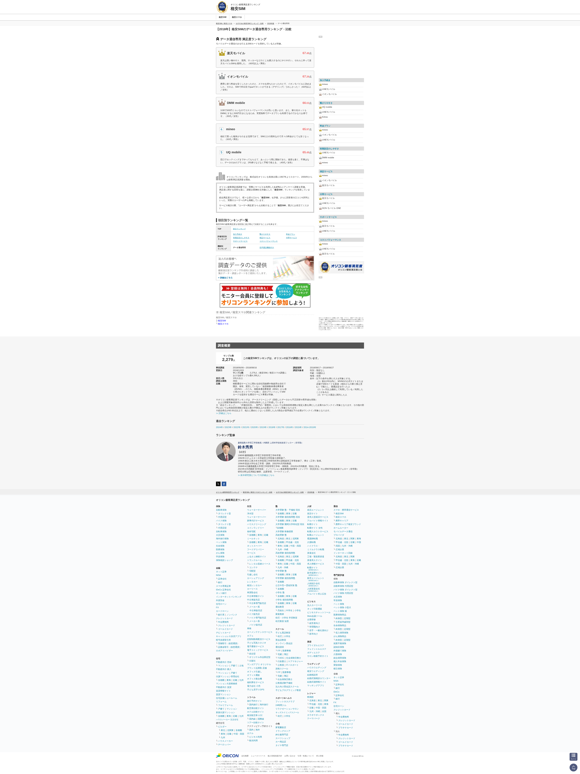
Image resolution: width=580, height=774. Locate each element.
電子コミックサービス (257, 650)
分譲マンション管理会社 (227, 676)
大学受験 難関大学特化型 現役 (290, 524)
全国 (324, 711)
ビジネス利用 (255, 737)
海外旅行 (264, 704)
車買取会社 (252, 592)
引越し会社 (252, 574)
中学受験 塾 (281, 571)
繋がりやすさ (264, 234)
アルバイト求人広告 (316, 594)
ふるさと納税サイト (256, 556)
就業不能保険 (340, 643)
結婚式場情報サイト (316, 682)
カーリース (252, 589)
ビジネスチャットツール (318, 612)
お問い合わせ (289, 756)
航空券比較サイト (255, 708)
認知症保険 (339, 647)
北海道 (281, 538)
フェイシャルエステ (316, 649)
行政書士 (282, 661)
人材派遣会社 (313, 589)
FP (279, 650)
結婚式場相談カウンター (318, 678)
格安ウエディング (315, 671)
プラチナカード (345, 727)
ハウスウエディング (316, 667)
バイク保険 (221, 520)
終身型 (339, 618)
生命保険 (220, 546)
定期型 (347, 618)
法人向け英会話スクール (287, 686)
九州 (241, 680)
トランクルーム (254, 560)
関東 (326, 700)
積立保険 (338, 668)
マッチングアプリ (315, 685)
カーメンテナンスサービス (259, 632)
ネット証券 (221, 571)
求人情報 (319, 756)
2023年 (228, 427)
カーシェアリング (255, 578)
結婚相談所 (312, 675)
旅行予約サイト (254, 701)
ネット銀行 (221, 593)
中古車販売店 (253, 600)
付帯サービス (291, 238)
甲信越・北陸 (292, 542)
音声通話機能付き (266, 247)
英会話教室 (281, 640)
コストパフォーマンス (268, 241)
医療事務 (286, 650)
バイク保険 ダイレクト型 (345, 589)
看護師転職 (312, 538)
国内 (251, 730)
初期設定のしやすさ (241, 238)
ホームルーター (341, 528)
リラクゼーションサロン (287, 709)
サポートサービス (240, 241)
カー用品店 (281, 741)
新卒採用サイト (314, 574)
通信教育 (280, 607)
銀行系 (221, 614)
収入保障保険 (342, 632)
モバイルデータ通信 (343, 531)
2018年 (272, 427)
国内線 (252, 719)
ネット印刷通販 (314, 609)
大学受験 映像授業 (284, 531)
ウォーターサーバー (256, 510)
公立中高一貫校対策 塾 (286, 585)
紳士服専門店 (282, 734)
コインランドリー (255, 528)
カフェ (250, 635)
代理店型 (222, 517)
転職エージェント (315, 535)
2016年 (289, 427)
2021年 (245, 427)
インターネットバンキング (228, 596)
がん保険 (220, 553)
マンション (223, 665)
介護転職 (311, 542)
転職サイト (312, 524)
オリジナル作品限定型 (259, 657)
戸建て (234, 665)
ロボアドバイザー (224, 650)
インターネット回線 (343, 553)
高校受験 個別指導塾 (285, 553)
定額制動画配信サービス (258, 639)
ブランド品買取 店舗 (257, 668)
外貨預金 (220, 600)
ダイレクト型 (224, 513)
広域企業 (340, 549)
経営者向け (314, 623)
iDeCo (336, 691)
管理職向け (314, 627)
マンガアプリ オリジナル (259, 664)
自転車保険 (221, 531)
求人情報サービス (315, 564)
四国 (338, 546)
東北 (223, 730)
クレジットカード (224, 618)
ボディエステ (313, 652)
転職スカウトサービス (317, 531)
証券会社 (222, 579)
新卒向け (313, 634)
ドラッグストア (283, 731)
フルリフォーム (225, 705)
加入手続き (237, 234)
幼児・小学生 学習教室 (286, 617)
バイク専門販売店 (257, 617)
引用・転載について (306, 756)
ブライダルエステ (315, 645)
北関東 (230, 730)
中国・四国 (239, 734)
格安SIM (222, 320)
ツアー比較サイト (255, 722)
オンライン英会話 (284, 643)
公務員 (281, 665)
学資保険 (220, 556)
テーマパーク (313, 718)
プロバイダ (339, 535)
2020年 (254, 427)
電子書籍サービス (255, 646)
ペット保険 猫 (340, 611)
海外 (258, 730)
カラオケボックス (315, 715)
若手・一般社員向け (318, 630)
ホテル (250, 733)
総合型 (252, 653)
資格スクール (282, 668)
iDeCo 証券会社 (223, 589)
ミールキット (253, 538)
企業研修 (311, 619)
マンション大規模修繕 (226, 683)
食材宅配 (251, 531)
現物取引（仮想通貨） (228, 643)
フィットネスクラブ (285, 701)
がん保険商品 (340, 636)
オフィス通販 (253, 675)
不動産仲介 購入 (223, 669)
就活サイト (312, 513)
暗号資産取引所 (223, 640)
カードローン (222, 611)
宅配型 (252, 571)
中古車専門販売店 (257, 603)
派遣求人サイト (314, 560)
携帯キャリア (342, 520)
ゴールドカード (225, 629)
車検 (249, 628)
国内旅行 (253, 704)
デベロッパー (224, 744)
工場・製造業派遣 (315, 556)
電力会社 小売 (253, 686)
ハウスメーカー (225, 741)
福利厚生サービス (255, 682)
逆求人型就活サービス (317, 517)
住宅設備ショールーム (226, 698)
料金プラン (290, 234)
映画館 (310, 697)
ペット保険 (221, 542)
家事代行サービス (255, 520)
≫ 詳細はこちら (223, 413)
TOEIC (281, 658)
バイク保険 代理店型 (343, 593)
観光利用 (253, 740)
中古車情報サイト (255, 596)
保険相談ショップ (224, 560)
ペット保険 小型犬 (342, 607)
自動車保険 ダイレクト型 (345, 582)
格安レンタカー (254, 585)
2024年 (219, 427)
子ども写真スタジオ (256, 643)
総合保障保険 (340, 658)
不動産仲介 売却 (223, 662)
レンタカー (252, 582)
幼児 (280, 636)
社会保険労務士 (293, 658)
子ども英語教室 (283, 632)
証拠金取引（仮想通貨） (229, 647)
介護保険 (338, 654)
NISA (218, 575)
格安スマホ (223, 324)
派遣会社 (311, 553)
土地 (241, 665)
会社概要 (245, 756)
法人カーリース (314, 605)
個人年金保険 (340, 661)
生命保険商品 (340, 625)
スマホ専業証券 (223, 586)
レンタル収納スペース (259, 564)
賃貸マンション (223, 694)
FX (217, 607)
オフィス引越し (254, 671)
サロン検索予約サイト (317, 656)
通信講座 (280, 647)
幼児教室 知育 (282, 621)
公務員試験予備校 (284, 683)
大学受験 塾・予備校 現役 (288, 510)
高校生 (281, 610)
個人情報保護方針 (275, 756)
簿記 (286, 654)
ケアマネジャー (295, 661)
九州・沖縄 (283, 549)
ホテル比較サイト (255, 712)
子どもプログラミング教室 (288, 690)
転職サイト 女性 (315, 528)
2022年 (237, 427)
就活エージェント (315, 510)
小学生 (298, 610)
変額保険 (338, 665)
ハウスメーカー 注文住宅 (227, 719)
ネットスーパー (254, 546)
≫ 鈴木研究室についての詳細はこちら (256, 475)
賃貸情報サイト (223, 691)
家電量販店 (281, 727)
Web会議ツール (314, 616)
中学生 (289, 610)
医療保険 (220, 549)
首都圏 (221, 680)
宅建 (280, 654)
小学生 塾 (280, 592)
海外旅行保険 (222, 538)
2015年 (298, 427)
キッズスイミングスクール (287, 712)
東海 (229, 680)
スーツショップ (283, 738)
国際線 (261, 719)
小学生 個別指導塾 (284, 600)
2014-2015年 (310, 427)
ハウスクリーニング (256, 524)
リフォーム (221, 701)
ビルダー (222, 726)
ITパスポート (292, 665)
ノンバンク (232, 614)
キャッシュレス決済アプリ (228, 636)
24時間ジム (281, 705)
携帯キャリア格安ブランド (348, 524)
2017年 (280, 427)
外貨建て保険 (340, 650)
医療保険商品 (340, 614)
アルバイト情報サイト (317, 520)
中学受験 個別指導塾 (285, 578)
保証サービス (264, 238)
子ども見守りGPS (255, 689)
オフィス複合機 (254, 678)
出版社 (252, 661)
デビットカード (223, 632)
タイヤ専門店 (282, 745)
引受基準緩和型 (343, 622)
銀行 (220, 582)
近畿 (235, 680)
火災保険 (220, 535)
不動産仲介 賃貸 (223, 687)
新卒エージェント (315, 579)
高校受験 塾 (281, 535)
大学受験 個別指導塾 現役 (288, 517)
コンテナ (253, 567)
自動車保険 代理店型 (343, 586)
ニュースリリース (258, 756)
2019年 (263, 427)
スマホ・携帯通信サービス (346, 510)
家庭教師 (280, 614)
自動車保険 (221, 510)
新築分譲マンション (225, 712)
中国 (359, 542)
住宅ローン (221, 604)
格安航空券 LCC (255, 715)
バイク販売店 (253, 614)
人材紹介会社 (313, 584)
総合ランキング (239, 229)
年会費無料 (223, 622)
